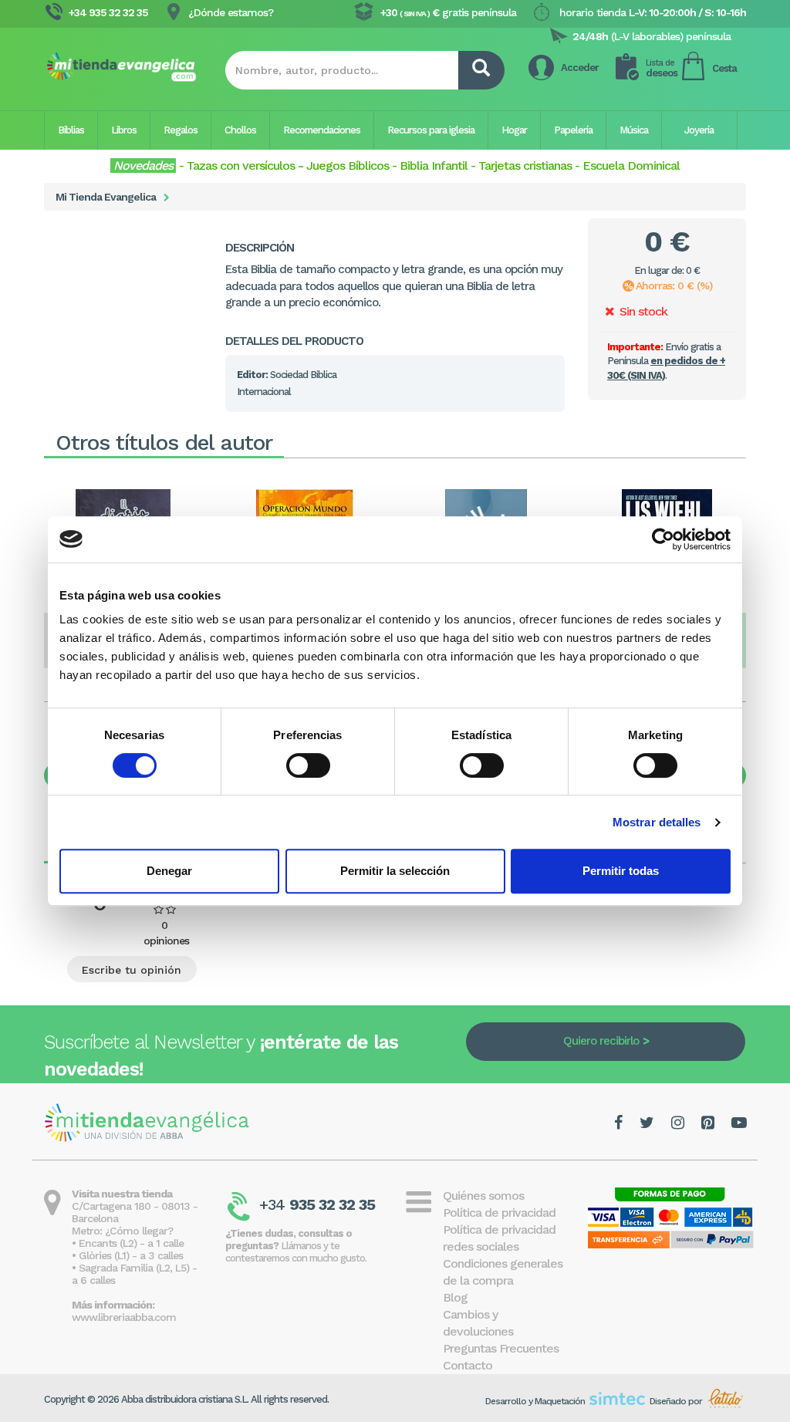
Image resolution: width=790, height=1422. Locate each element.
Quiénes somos (483, 1195)
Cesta (724, 68)
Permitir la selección (395, 870)
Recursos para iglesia (430, 130)
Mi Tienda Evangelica (106, 197)
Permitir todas (620, 870)
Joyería (699, 130)
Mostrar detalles (657, 822)
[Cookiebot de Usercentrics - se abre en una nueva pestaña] (663, 539)
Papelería (573, 130)
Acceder (580, 67)
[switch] (308, 765)
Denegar (169, 870)
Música (634, 130)
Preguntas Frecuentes (501, 1348)
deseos (661, 68)
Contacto (467, 1365)
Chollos (240, 130)
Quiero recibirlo (601, 1041)
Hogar (514, 130)
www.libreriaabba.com (124, 1317)
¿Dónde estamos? (230, 12)
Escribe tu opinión (131, 970)
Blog (455, 1297)
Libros (124, 130)
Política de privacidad (499, 1212)
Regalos (181, 130)
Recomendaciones (321, 130)
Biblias (71, 130)
